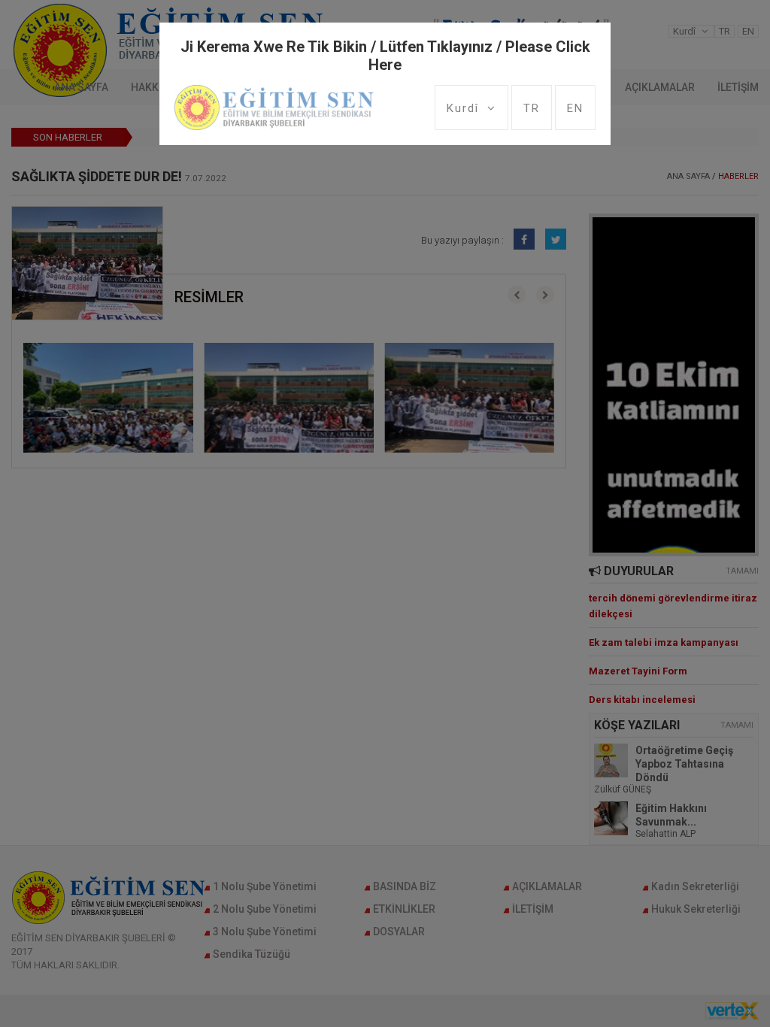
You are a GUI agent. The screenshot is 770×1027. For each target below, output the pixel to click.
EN (575, 108)
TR (531, 108)
